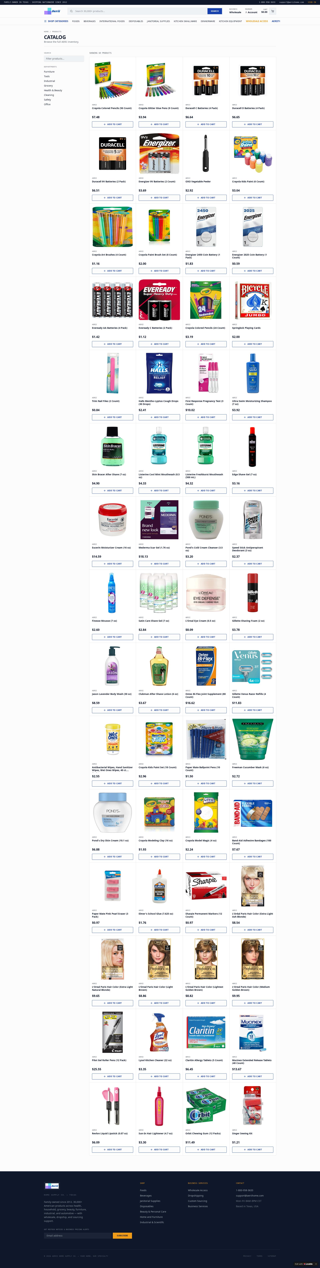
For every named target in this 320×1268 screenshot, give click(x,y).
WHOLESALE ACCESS (257, 21)
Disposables (136, 21)
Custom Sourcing (197, 1200)
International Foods (112, 21)
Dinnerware (208, 21)
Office (47, 104)
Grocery (48, 85)
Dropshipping (196, 1195)
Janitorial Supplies (158, 21)
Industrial (49, 81)
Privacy (247, 1256)
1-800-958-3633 (244, 1190)
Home (46, 32)
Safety (47, 99)
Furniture (49, 71)
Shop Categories (58, 21)
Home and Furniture (151, 1216)
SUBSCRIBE (122, 1235)
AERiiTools (278, 21)
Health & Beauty (53, 90)
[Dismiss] (316, 1264)
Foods (76, 21)
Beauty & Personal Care (153, 1211)
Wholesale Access (198, 1190)
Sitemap (272, 1256)
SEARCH (215, 11)
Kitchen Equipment (230, 21)
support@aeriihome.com (250, 1195)
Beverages (90, 21)
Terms (259, 1256)
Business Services (198, 1206)
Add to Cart (114, 124)
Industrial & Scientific (152, 1222)
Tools (47, 76)
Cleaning (49, 95)
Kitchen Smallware (185, 21)
